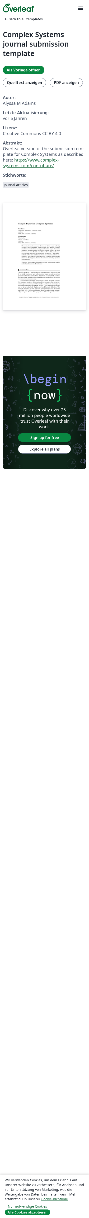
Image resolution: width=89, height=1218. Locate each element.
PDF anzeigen (66, 82)
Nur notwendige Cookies (27, 1206)
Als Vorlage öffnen (24, 70)
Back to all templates (23, 19)
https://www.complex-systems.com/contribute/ (31, 162)
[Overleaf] (18, 8)
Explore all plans (44, 449)
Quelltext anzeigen (24, 82)
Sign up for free (44, 437)
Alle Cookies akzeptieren (27, 1212)
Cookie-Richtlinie (54, 1199)
